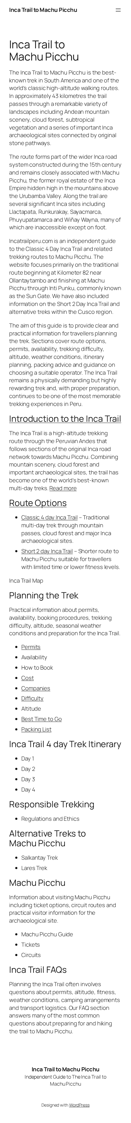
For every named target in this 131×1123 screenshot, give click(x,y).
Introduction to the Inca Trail (65, 419)
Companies (35, 688)
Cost (27, 678)
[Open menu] (118, 10)
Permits (31, 647)
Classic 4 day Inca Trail (49, 517)
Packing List (36, 729)
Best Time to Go (41, 719)
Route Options (38, 503)
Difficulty (32, 698)
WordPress (79, 1105)
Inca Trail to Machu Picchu (43, 10)
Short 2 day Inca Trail (47, 551)
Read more (62, 488)
